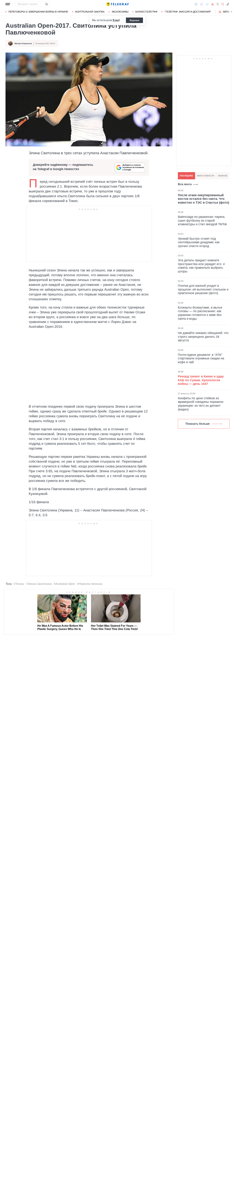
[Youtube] (212, 4)
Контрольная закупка (89, 11)
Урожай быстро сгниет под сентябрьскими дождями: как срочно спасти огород (199, 242)
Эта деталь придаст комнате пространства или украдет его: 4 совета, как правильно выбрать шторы (201, 266)
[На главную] (117, 4)
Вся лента (185, 184)
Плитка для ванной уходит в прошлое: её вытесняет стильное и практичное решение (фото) (203, 289)
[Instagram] (222, 4)
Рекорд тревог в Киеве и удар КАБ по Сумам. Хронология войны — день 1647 (201, 380)
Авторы (228, 11)
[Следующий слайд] (231, 11)
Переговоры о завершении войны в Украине (38, 11)
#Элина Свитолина (39, 583)
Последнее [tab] (186, 176)
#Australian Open (64, 583)
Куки (116, 20)
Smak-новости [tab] (205, 176)
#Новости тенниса (89, 583)
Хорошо (134, 20)
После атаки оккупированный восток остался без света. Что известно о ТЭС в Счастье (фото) (203, 198)
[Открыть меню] (8, 4)
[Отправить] (46, 4)
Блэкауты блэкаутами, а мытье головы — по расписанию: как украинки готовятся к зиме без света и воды (200, 313)
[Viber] (201, 4)
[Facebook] (196, 4)
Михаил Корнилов (23, 43)
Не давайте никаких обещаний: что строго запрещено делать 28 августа (203, 336)
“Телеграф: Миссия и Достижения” (187, 11)
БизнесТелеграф (146, 11)
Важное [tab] (222, 176)
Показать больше (198, 423)
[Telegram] (207, 4)
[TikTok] (228, 4)
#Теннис (19, 583)
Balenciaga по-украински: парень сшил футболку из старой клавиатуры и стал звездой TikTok (202, 220)
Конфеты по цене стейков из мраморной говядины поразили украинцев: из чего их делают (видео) (200, 403)
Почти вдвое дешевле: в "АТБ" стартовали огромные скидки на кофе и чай (201, 358)
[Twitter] (217, 4)
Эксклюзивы (119, 11)
